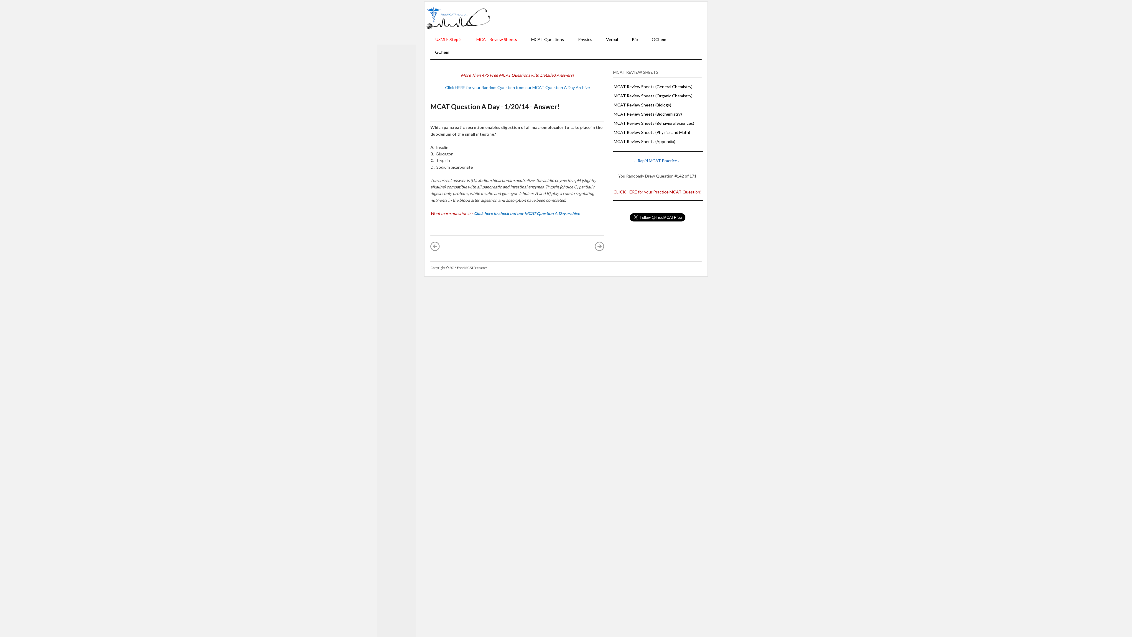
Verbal (612, 39)
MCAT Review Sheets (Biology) (642, 104)
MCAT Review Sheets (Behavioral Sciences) (654, 123)
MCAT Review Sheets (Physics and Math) (652, 132)
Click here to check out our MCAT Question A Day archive (527, 213)
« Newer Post (435, 246)
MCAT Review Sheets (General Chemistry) (653, 86)
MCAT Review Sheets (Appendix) (644, 141)
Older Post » (599, 246)
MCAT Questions (547, 39)
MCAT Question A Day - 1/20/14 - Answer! (495, 106)
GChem (442, 52)
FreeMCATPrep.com (472, 268)
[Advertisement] (599, 18)
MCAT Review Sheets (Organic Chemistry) (653, 95)
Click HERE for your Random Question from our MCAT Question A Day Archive (517, 87)
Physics (585, 39)
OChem (659, 39)
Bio (635, 39)
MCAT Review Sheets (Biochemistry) (648, 113)
